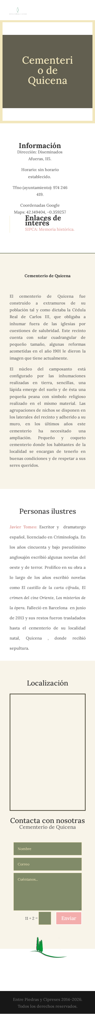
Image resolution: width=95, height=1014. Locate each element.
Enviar (68, 918)
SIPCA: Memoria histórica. (50, 229)
